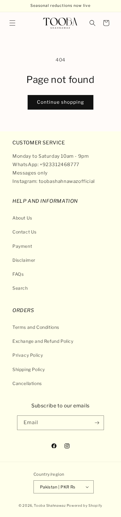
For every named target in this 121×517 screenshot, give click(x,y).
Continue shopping (60, 102)
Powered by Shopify (85, 505)
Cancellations (27, 383)
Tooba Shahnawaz (50, 505)
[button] (12, 23)
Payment (22, 246)
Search (20, 288)
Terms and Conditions (35, 327)
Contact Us (24, 231)
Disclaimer (23, 260)
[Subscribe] (97, 422)
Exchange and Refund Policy (43, 341)
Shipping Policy (28, 369)
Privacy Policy (27, 355)
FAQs (18, 274)
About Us (22, 217)
